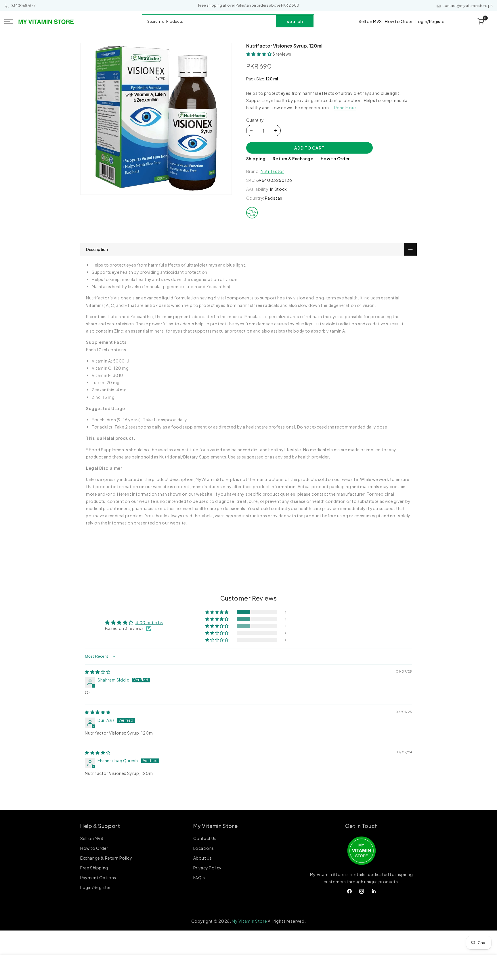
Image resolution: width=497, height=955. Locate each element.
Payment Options (98, 877)
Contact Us (205, 838)
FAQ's (199, 877)
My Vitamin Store (249, 921)
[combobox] (209, 21)
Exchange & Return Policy (106, 857)
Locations (203, 848)
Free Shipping (94, 867)
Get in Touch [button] (361, 825)
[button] (8, 21)
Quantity (255, 119)
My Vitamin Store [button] (215, 825)
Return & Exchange (293, 158)
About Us (202, 857)
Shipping (256, 158)
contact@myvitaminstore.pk (467, 5)
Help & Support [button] (100, 825)
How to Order (335, 158)
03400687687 (23, 5)
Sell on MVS (92, 838)
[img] (97, 671)
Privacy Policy (207, 867)
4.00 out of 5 (149, 622)
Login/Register (95, 887)
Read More (345, 107)
